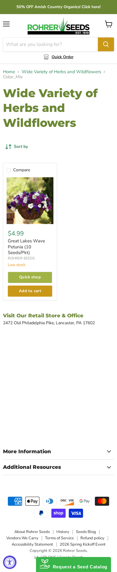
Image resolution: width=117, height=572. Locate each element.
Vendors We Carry (22, 538)
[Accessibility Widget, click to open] (9, 562)
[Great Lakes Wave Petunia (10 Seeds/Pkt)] (30, 200)
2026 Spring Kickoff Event (83, 544)
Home (9, 71)
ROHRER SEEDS (21, 258)
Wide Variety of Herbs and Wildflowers (61, 71)
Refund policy (92, 538)
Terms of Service (59, 538)
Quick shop (30, 277)
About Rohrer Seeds (32, 532)
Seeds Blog (86, 532)
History (62, 532)
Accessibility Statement (32, 544)
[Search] (106, 44)
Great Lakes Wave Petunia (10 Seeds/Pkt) (26, 247)
